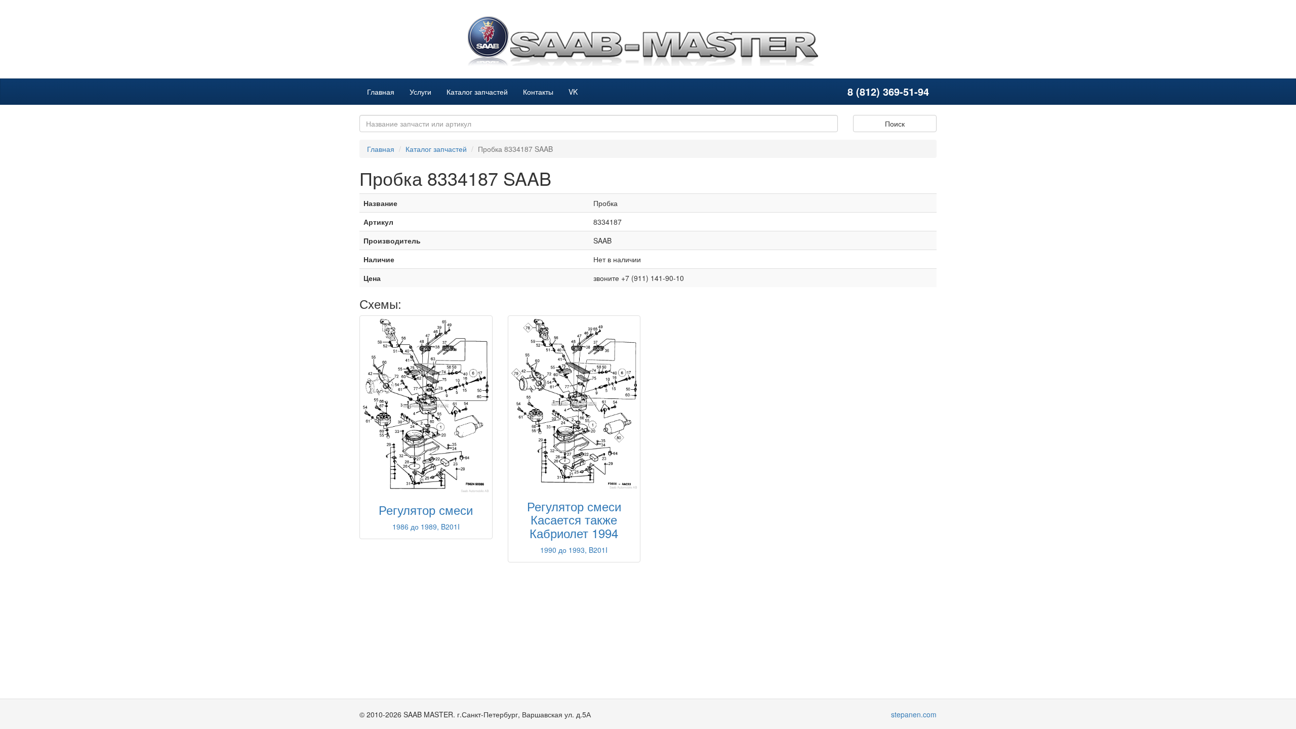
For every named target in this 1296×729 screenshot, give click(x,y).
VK (573, 92)
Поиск (895, 123)
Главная (380, 92)
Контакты (538, 92)
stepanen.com (914, 714)
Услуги (420, 92)
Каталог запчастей (477, 92)
